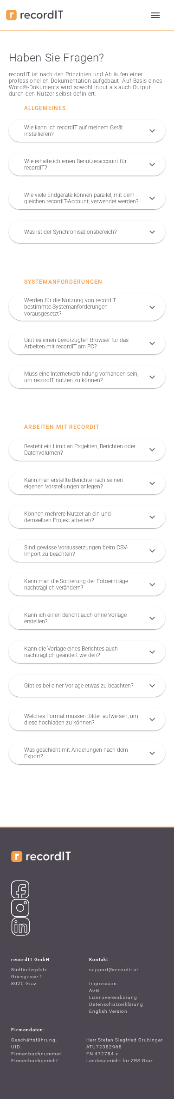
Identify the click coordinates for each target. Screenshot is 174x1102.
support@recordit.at (113, 969)
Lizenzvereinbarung (113, 997)
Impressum (103, 983)
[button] (87, 131)
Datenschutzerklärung (116, 1004)
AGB (94, 990)
